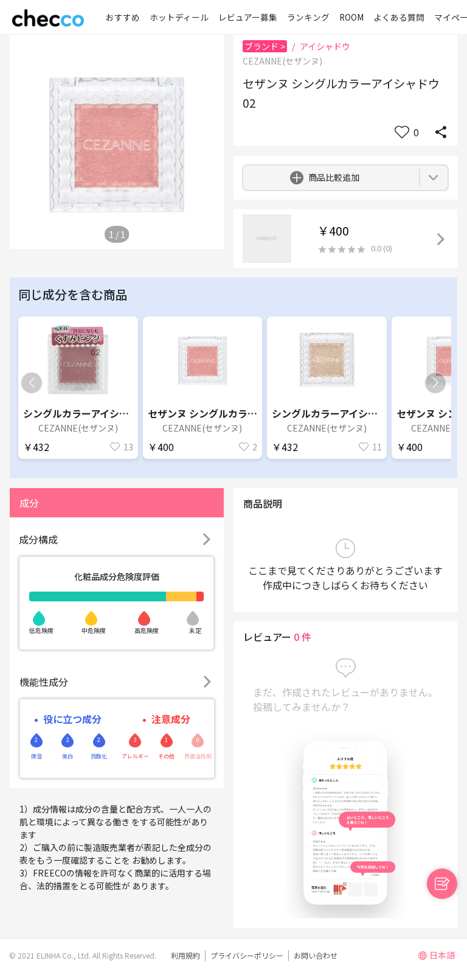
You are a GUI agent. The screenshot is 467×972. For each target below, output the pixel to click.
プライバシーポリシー (246, 955)
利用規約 (185, 955)
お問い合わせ (315, 955)
